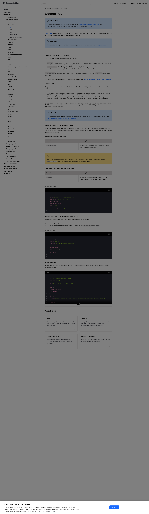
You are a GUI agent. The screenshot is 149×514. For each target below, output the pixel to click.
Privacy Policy (41, 511)
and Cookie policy (51, 511)
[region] (74, 507)
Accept (114, 507)
